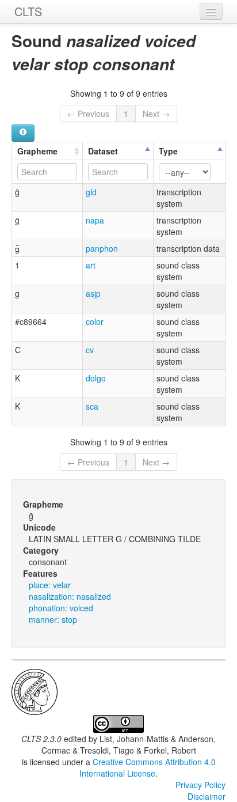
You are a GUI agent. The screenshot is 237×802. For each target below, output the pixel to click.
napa (95, 220)
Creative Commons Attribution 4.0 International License (147, 767)
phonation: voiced (61, 608)
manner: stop (53, 619)
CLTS (28, 11)
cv (90, 349)
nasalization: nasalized (70, 596)
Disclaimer (206, 796)
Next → (156, 113)
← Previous (88, 113)
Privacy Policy (200, 784)
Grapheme (37, 151)
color (95, 321)
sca (92, 406)
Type (168, 151)
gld (91, 192)
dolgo (96, 378)
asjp (93, 293)
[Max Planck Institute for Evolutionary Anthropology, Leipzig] (35, 691)
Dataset (103, 151)
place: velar (50, 585)
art (90, 265)
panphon (102, 248)
